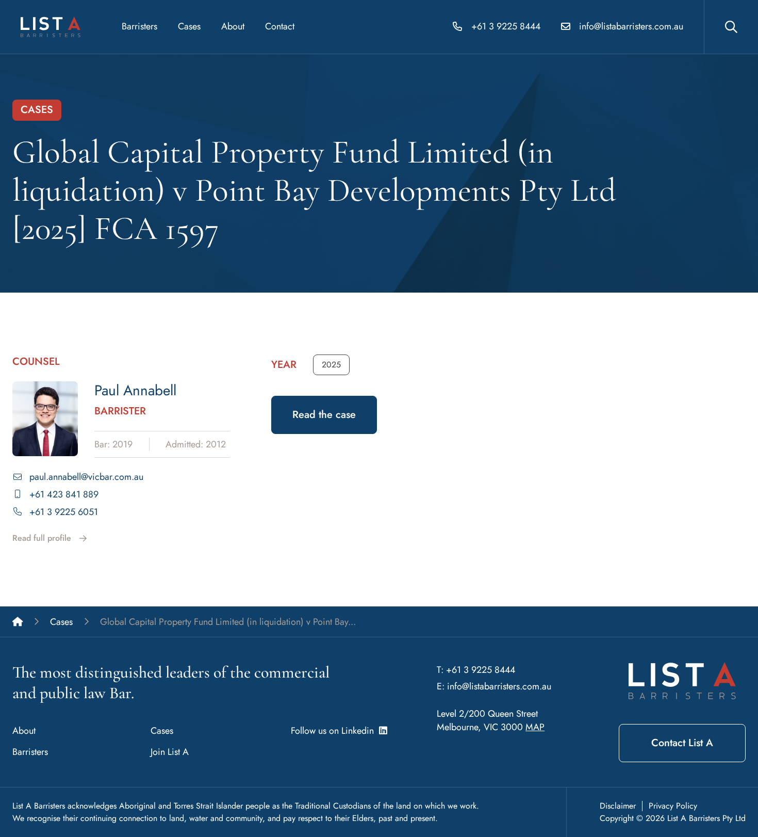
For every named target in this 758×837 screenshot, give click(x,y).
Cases (189, 26)
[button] (331, 365)
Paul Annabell (135, 390)
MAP (535, 727)
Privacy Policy (673, 806)
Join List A (170, 752)
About (232, 26)
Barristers (139, 26)
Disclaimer (618, 806)
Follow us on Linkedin (335, 730)
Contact (279, 26)
